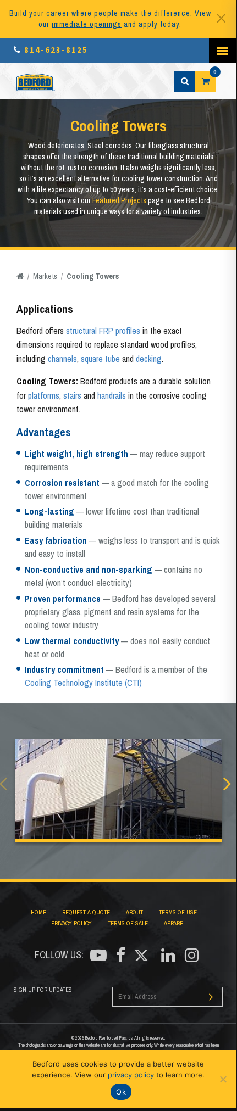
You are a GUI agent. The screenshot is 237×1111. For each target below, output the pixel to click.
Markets (45, 276)
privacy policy (131, 1074)
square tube (100, 359)
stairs (72, 395)
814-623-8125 (56, 49)
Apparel (175, 923)
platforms (43, 395)
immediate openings (87, 24)
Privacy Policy (71, 923)
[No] (222, 1079)
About (134, 912)
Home (38, 912)
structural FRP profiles (103, 331)
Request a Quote (86, 912)
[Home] (20, 276)
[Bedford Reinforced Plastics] (35, 81)
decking (149, 359)
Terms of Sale (128, 923)
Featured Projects (119, 200)
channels (62, 359)
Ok (121, 1091)
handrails (111, 395)
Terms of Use (178, 912)
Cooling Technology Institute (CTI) (83, 683)
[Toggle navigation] (222, 50)
